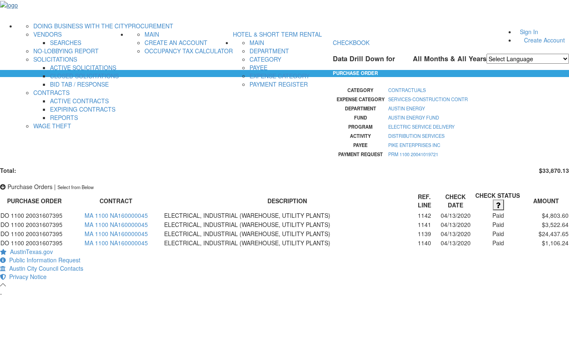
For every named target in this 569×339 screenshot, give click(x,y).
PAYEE (258, 67)
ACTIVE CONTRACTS (79, 101)
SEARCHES (65, 42)
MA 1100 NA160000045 (116, 215)
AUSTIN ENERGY (406, 108)
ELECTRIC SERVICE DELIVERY (421, 126)
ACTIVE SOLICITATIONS (83, 67)
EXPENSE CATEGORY (279, 76)
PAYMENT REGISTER (279, 84)
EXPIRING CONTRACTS (82, 109)
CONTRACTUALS (407, 90)
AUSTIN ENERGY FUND (413, 117)
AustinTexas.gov (30, 251)
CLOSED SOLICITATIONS (84, 76)
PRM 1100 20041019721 (413, 154)
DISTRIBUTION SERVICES (416, 135)
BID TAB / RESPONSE (79, 84)
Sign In (529, 31)
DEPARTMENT (269, 51)
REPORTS (64, 117)
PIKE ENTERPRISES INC (414, 145)
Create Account (544, 40)
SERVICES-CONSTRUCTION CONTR (428, 99)
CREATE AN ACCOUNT (176, 42)
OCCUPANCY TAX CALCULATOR (189, 51)
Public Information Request (43, 260)
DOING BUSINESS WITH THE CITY (80, 26)
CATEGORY (265, 59)
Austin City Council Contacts (44, 268)
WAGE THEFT (52, 126)
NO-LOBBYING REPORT (66, 51)
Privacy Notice (26, 276)
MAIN (152, 34)
